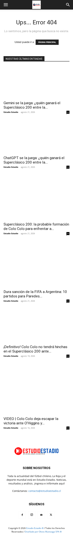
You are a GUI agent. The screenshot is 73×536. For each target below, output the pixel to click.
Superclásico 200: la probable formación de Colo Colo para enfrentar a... (36, 226)
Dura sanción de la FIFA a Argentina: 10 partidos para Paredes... (35, 294)
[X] (50, 515)
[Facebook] (22, 515)
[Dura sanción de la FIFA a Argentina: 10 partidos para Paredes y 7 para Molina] (36, 264)
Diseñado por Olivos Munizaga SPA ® (43, 531)
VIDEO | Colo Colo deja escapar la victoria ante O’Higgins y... (31, 421)
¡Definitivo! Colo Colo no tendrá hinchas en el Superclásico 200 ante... (35, 349)
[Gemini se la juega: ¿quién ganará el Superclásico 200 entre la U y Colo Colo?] (36, 82)
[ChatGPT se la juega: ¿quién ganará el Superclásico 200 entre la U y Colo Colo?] (36, 137)
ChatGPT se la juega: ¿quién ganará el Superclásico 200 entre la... (34, 160)
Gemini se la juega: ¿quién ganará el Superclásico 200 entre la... (32, 105)
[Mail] (41, 515)
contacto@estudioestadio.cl (44, 491)
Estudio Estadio (11, 112)
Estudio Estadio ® (35, 528)
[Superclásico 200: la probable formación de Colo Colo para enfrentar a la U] (36, 198)
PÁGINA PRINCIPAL (47, 42)
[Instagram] (31, 514)
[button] (5, 5)
